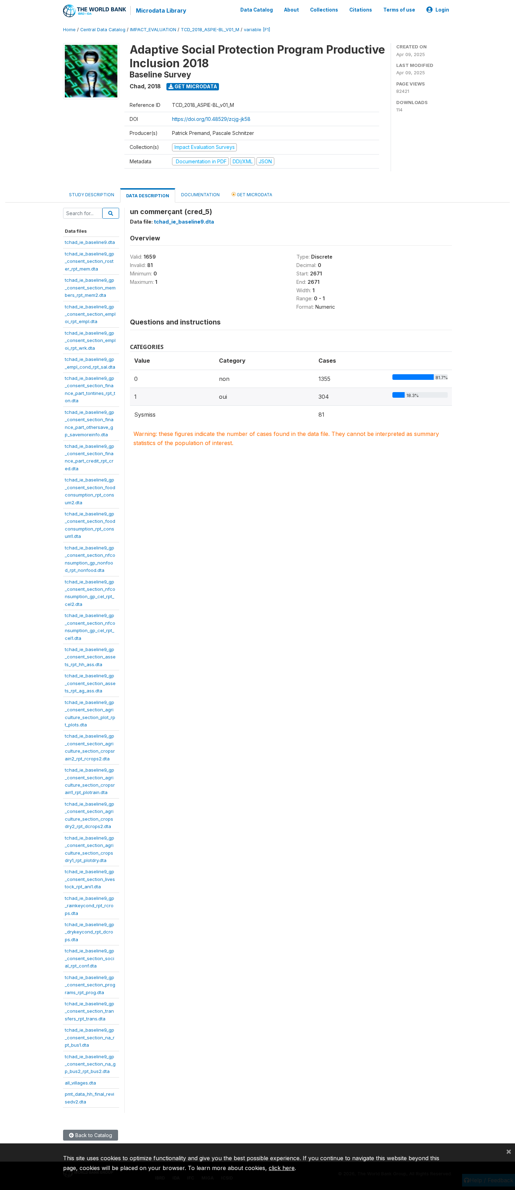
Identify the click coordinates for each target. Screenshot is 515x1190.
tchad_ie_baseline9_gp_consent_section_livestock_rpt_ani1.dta (90, 879)
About (291, 10)
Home (69, 29)
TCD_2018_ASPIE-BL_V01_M (210, 29)
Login (442, 10)
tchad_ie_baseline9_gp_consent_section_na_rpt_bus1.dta (90, 1037)
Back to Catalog (93, 1135)
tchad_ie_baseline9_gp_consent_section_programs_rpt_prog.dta (90, 984)
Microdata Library (161, 10)
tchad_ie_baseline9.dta (90, 242)
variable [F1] (257, 29)
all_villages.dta (80, 1083)
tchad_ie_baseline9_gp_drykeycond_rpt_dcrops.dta (89, 932)
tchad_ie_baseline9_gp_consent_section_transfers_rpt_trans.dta (89, 1011)
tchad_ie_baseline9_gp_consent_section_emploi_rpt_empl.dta (90, 314)
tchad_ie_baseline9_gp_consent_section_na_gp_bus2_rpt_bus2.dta (90, 1064)
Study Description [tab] (91, 194)
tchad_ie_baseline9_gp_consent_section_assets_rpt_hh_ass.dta (90, 657)
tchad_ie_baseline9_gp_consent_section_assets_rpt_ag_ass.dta (90, 683)
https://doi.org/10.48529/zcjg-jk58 (211, 119)
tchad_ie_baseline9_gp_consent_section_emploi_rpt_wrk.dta (90, 340)
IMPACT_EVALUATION (153, 29)
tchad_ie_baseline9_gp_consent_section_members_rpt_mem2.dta (90, 287)
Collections (324, 10)
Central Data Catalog (102, 29)
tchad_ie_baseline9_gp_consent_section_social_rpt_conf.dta (89, 958)
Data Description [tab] (147, 195)
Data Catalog (256, 10)
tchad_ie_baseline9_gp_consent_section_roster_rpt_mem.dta (89, 261)
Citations (360, 10)
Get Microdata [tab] (254, 194)
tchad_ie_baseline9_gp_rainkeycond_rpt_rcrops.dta (89, 905)
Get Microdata (195, 86)
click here (282, 1167)
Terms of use (399, 10)
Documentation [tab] (200, 194)
